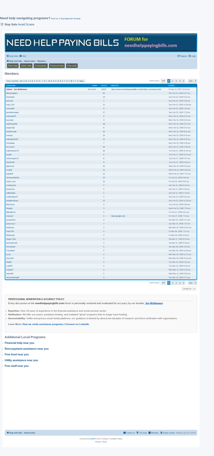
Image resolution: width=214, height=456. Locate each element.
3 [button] (176, 80)
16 (104, 147)
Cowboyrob (11, 185)
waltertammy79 (12, 151)
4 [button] (179, 80)
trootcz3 (9, 216)
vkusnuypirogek (12, 277)
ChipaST (9, 270)
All (21, 81)
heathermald (11, 132)
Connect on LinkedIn (77, 324)
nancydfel (10, 108)
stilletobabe (10, 193)
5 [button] (183, 80)
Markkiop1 (10, 235)
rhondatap (10, 143)
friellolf (8, 262)
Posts (104, 85)
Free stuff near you (17, 366)
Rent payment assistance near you (27, 348)
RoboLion (10, 227)
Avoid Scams (26, 24)
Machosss (10, 204)
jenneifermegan (12, 112)
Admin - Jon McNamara (16, 89)
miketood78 (11, 116)
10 (104, 132)
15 (104, 166)
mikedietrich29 (12, 139)
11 (104, 105)
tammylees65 (11, 243)
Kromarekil (10, 247)
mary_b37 (10, 105)
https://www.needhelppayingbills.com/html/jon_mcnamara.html (136, 89)
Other (81, 81)
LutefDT (9, 266)
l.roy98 (9, 170)
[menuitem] (22, 56)
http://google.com (118, 216)
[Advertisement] (81, 9)
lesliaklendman (12, 201)
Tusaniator (10, 251)
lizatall (8, 155)
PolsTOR (10, 231)
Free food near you (17, 354)
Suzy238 (10, 258)
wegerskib (10, 128)
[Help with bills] (101, 42)
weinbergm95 (11, 124)
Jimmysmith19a (12, 178)
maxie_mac (11, 181)
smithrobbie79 (12, 197)
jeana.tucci (10, 224)
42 (104, 93)
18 (104, 124)
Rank (94, 85)
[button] (163, 81)
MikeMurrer (11, 212)
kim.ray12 (10, 147)
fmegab (9, 208)
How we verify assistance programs (43, 324)
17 (104, 112)
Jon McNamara (154, 303)
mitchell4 (9, 274)
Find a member (12, 81)
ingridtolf (9, 174)
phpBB (92, 439)
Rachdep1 (10, 97)
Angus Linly (11, 239)
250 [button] (190, 80)
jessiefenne (11, 220)
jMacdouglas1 (12, 93)
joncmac (9, 101)
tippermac (10, 166)
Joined (171, 85)
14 (104, 97)
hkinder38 (10, 162)
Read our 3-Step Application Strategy (66, 19)
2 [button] (172, 80)
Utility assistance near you (21, 360)
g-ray (8, 254)
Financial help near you (19, 342)
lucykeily (9, 120)
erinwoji (9, 135)
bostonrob (10, 189)
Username (11, 85)
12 (104, 174)
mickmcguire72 (12, 158)
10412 (103, 89)
